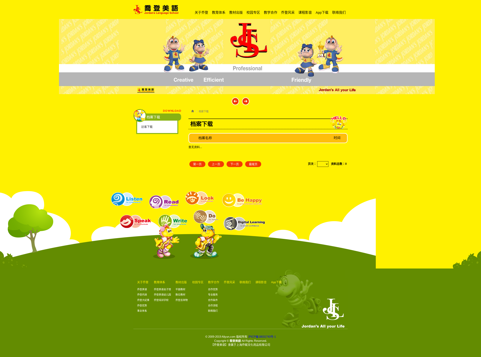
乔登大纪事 (143, 300)
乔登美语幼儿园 (162, 294)
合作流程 (213, 305)
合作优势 (213, 289)
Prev (235, 101)
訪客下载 (147, 126)
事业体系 (142, 310)
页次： (312, 163)
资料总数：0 (339, 163)
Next (245, 101)
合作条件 (213, 300)
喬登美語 (155, 10)
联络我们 (213, 310)
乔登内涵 (142, 294)
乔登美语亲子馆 (162, 289)
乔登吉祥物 (181, 300)
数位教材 (180, 294)
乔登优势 (142, 305)
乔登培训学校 (161, 300)
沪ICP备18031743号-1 (262, 336)
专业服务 (213, 294)
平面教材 (180, 289)
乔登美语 (142, 289)
